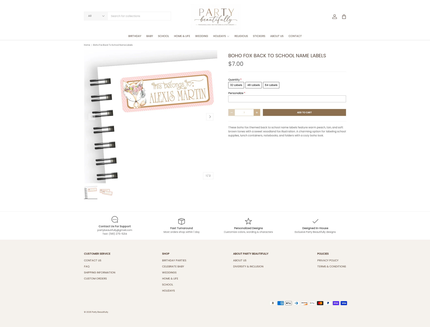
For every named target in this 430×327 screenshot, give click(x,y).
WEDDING (201, 36)
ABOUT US (277, 36)
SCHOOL (163, 36)
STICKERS (259, 36)
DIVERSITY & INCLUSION (248, 266)
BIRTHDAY (134, 36)
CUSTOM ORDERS (95, 278)
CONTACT (295, 36)
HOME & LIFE (182, 36)
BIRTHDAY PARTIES (174, 260)
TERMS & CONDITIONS (331, 266)
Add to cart (304, 112)
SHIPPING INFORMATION (99, 272)
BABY (149, 36)
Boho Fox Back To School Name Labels (113, 45)
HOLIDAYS (219, 36)
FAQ (87, 266)
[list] (150, 116)
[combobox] (127, 16)
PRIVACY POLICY (327, 260)
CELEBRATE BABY (173, 266)
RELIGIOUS (241, 36)
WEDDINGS (169, 272)
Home (87, 45)
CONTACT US (92, 260)
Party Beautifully (100, 312)
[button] (344, 16)
